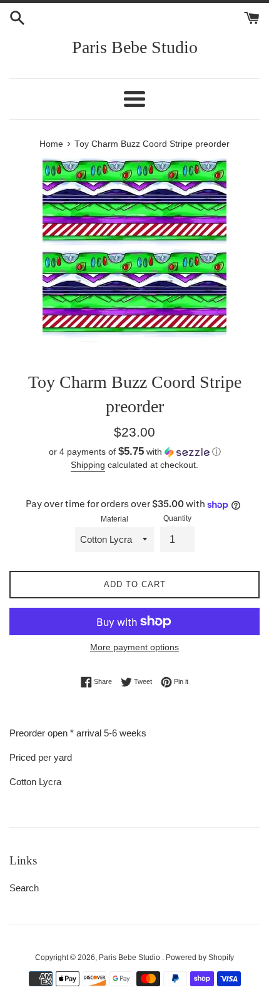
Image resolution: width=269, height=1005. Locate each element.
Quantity (177, 518)
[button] (134, 452)
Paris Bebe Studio (135, 47)
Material (114, 519)
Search (24, 888)
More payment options (134, 647)
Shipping (88, 465)
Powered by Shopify (200, 957)
